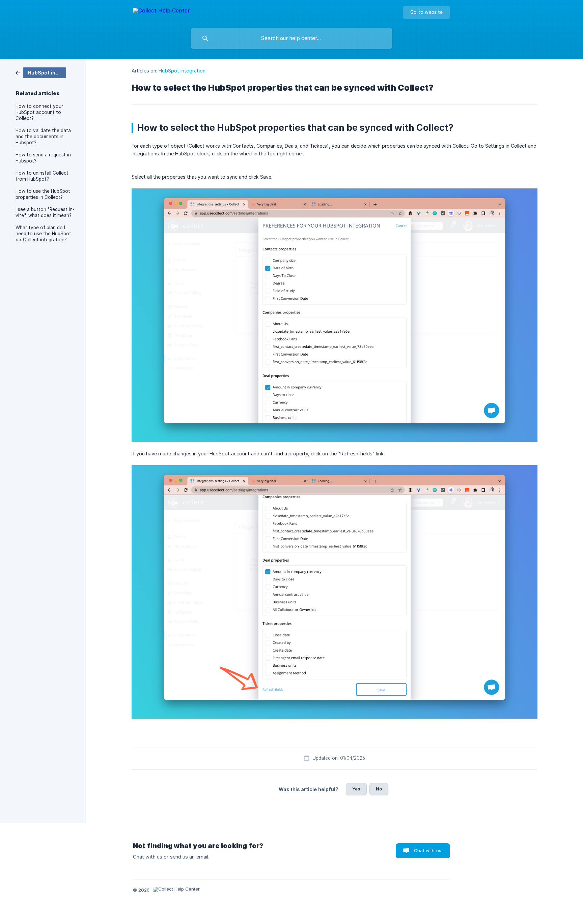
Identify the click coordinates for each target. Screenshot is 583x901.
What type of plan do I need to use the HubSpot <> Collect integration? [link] (43, 233)
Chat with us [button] (427, 850)
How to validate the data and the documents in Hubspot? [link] (43, 136)
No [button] (379, 788)
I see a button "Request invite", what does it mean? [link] (45, 212)
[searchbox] (291, 38)
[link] (41, 72)
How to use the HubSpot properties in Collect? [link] (43, 194)
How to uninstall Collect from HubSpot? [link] (42, 176)
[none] (161, 11)
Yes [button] (356, 788)
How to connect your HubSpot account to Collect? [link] (39, 112)
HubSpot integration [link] (182, 70)
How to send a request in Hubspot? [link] (43, 157)
